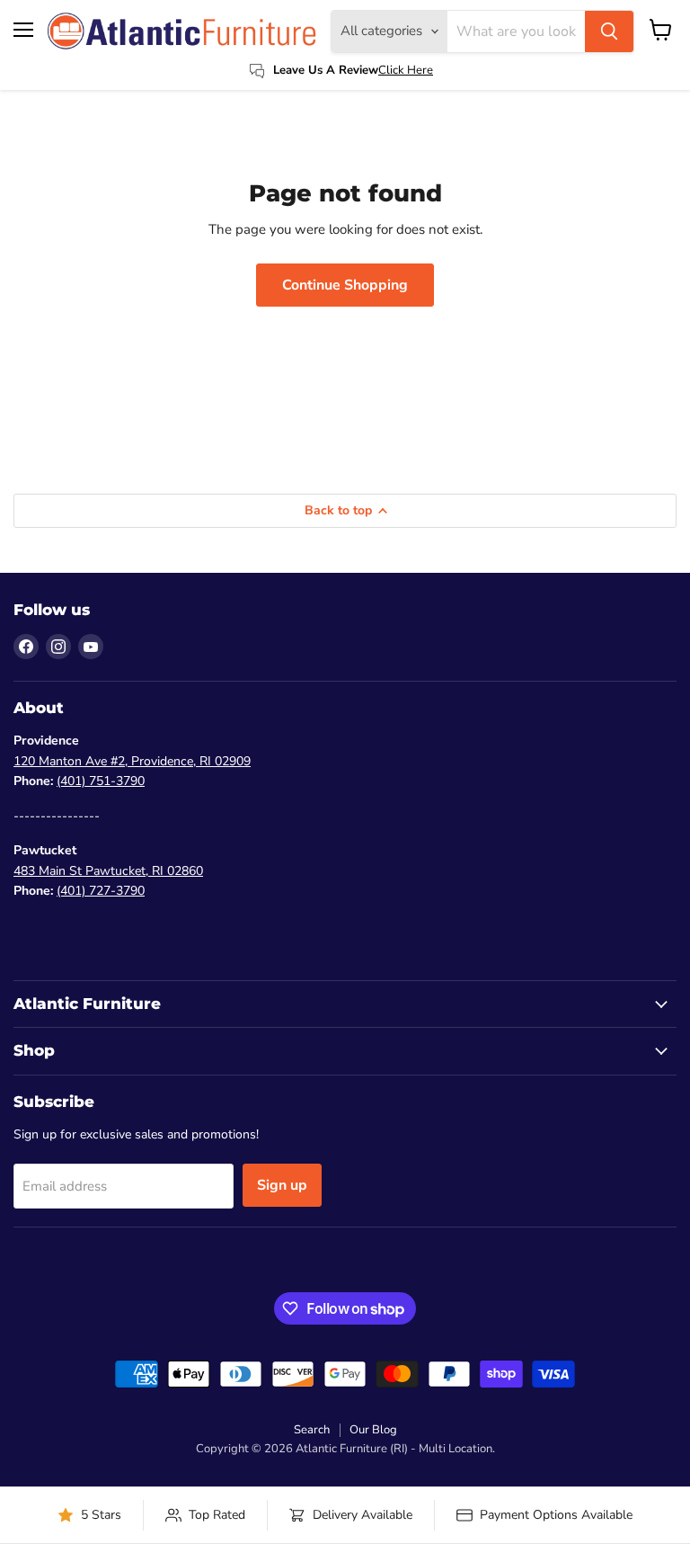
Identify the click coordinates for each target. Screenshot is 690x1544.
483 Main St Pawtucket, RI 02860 (108, 870)
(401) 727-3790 (101, 890)
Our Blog (373, 1430)
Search (312, 1430)
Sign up (282, 1185)
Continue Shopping (345, 285)
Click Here (405, 70)
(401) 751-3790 (101, 781)
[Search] (609, 31)
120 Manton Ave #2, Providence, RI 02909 (132, 761)
